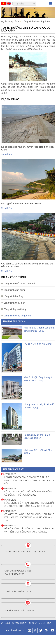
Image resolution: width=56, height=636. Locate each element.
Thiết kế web (35, 623)
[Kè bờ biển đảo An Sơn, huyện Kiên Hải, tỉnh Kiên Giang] (28, 124)
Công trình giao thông (15, 309)
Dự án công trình (10, 21)
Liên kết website (13, 630)
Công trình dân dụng (14, 289)
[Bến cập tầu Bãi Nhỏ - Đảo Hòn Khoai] (28, 179)
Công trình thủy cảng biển (17, 315)
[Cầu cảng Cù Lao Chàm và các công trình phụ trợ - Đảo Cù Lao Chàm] (28, 236)
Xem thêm (6, 154)
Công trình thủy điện (14, 302)
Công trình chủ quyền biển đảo (20, 283)
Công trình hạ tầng (13, 296)
